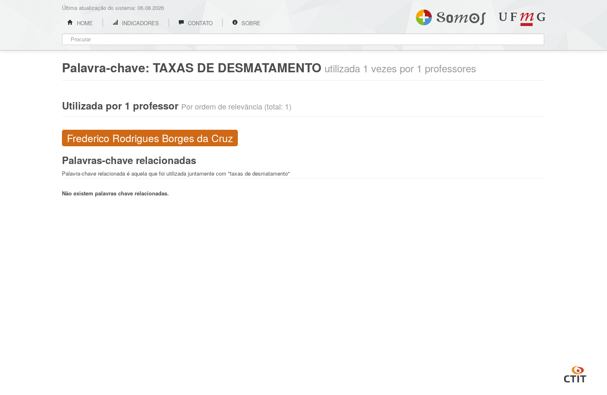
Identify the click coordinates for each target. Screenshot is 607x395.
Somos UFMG (450, 15)
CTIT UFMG (575, 373)
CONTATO (199, 23)
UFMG (522, 19)
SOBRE (250, 23)
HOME (84, 23)
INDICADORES (139, 23)
